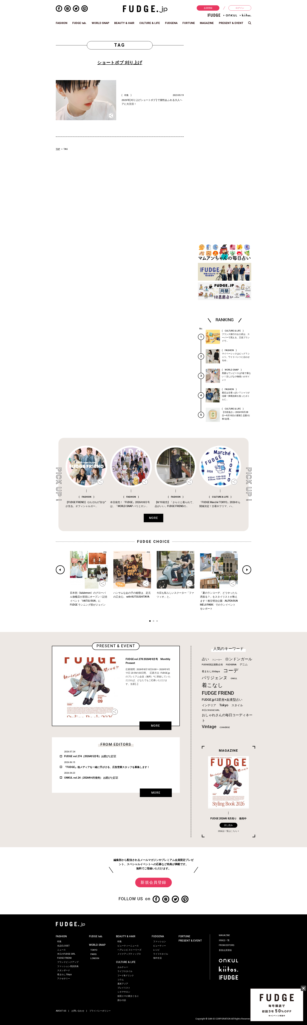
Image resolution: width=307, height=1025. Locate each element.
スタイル (237, 705)
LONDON (94, 958)
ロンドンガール (238, 659)
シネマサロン (123, 991)
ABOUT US (61, 1010)
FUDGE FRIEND (218, 693)
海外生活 (157, 958)
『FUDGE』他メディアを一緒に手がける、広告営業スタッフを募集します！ (107, 767)
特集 (59, 941)
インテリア (209, 705)
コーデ (230, 670)
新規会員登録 (153, 882)
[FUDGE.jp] (145, 9)
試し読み (228, 825)
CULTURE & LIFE (149, 23)
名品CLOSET (63, 945)
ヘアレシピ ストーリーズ (129, 949)
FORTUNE (188, 23)
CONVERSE (225, 727)
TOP (58, 149)
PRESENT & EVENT (231, 23)
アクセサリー (63, 978)
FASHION (61, 23)
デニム (244, 664)
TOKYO (93, 950)
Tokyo (223, 705)
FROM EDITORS (226, 945)
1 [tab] (150, 621)
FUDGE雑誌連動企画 (212, 664)
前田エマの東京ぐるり (128, 996)
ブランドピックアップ (68, 962)
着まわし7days (64, 974)
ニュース (61, 949)
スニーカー (217, 659)
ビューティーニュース (128, 945)
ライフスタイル (124, 971)
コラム (120, 979)
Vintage (209, 727)
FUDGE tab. (79, 23)
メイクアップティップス (129, 954)
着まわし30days (211, 671)
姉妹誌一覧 (224, 940)
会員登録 (208, 8)
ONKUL (234, 678)
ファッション (159, 941)
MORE (155, 726)
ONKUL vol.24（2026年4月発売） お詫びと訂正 (91, 778)
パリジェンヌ (214, 678)
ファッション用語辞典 (68, 966)
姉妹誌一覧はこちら (227, 831)
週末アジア (122, 983)
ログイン (240, 8)
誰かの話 (121, 1000)
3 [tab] (157, 621)
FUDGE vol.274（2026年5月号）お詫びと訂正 (90, 756)
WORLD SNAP (100, 23)
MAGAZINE (207, 23)
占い (205, 659)
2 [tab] (153, 621)
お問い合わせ (77, 1010)
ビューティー (159, 945)
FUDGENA (171, 23)
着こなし (212, 685)
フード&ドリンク (125, 975)
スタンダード (63, 970)
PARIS (93, 954)
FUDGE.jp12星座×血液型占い (222, 699)
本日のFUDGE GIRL (211, 710)
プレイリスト (123, 987)
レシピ (156, 949)
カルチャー (122, 967)
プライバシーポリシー (100, 1010)
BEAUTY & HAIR (124, 23)
